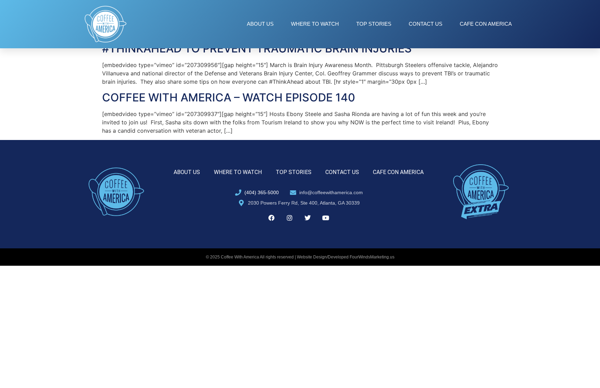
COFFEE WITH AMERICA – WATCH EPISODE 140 (228, 97)
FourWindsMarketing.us (372, 257)
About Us (260, 24)
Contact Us (425, 24)
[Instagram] (289, 218)
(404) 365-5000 (261, 192)
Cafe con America (486, 24)
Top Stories (373, 24)
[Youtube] (325, 218)
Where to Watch (315, 24)
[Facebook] (271, 218)
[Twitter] (307, 218)
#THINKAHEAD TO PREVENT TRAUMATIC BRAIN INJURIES (257, 48)
